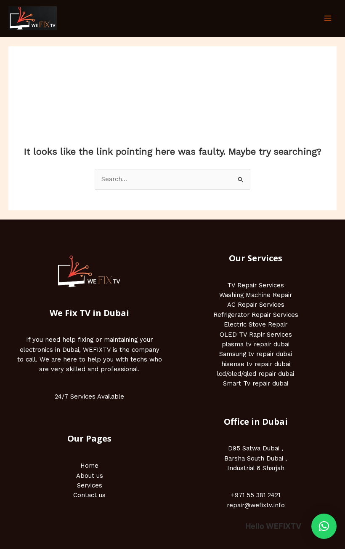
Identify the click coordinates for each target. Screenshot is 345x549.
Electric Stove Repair (255, 324)
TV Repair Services (255, 285)
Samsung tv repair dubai (255, 354)
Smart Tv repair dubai (255, 383)
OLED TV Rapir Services (256, 334)
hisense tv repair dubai (255, 364)
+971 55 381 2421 (255, 495)
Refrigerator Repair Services (255, 315)
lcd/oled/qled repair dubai (255, 374)
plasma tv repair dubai (255, 344)
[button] (324, 526)
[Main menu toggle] (328, 18)
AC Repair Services (255, 304)
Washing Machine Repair (255, 295)
